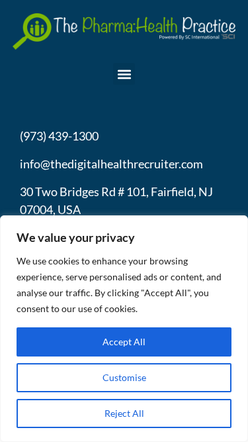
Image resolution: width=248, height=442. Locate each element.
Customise (124, 377)
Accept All (124, 341)
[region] (124, 328)
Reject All (124, 413)
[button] (124, 74)
